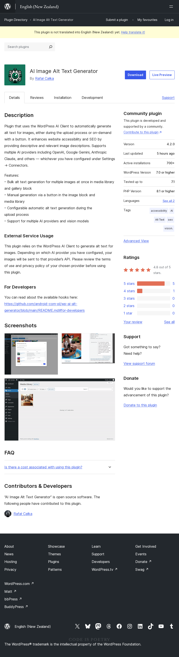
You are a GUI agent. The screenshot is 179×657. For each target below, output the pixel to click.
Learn (96, 546)
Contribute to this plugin (141, 132)
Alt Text (159, 219)
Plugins (53, 561)
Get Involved (145, 546)
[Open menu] (172, 6)
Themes (54, 554)
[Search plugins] (50, 46)
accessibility (159, 210)
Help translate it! (133, 32)
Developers (101, 561)
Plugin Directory (16, 20)
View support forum (139, 363)
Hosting (10, 561)
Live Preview (162, 75)
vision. (169, 228)
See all (169, 322)
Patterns (55, 569)
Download (135, 75)
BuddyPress (16, 607)
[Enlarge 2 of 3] (109, 339)
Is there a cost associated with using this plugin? (43, 467)
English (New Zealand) (33, 626)
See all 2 (169, 201)
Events (140, 554)
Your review (133, 322)
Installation (62, 97)
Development (92, 97)
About (9, 546)
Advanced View (136, 241)
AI (171, 210)
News (9, 554)
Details (14, 97)
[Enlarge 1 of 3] (52, 339)
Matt (10, 591)
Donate (143, 561)
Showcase (56, 546)
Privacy (10, 569)
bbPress (13, 599)
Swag (142, 569)
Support (168, 97)
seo (170, 219)
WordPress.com (19, 583)
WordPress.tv (105, 569)
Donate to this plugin (140, 405)
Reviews (37, 97)
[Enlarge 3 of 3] (109, 384)
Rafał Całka (44, 78)
